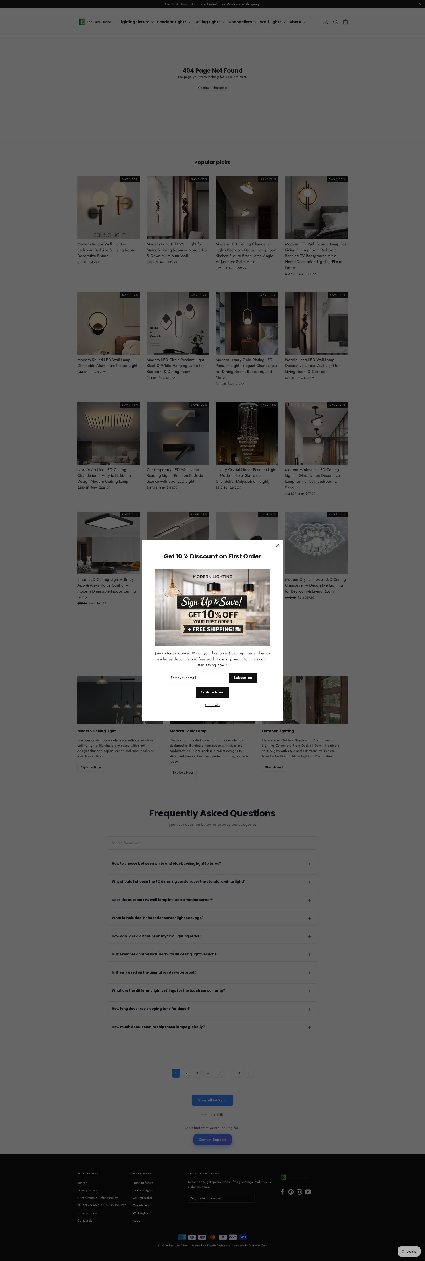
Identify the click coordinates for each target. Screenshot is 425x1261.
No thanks (212, 705)
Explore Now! (213, 692)
